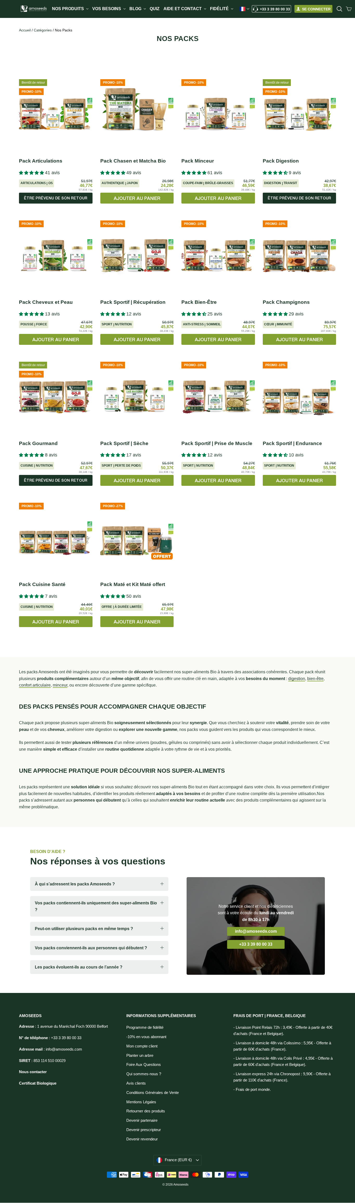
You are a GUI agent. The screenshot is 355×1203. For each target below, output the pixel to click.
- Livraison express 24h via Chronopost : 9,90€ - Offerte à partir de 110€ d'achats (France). (282, 1077)
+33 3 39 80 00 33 (275, 9)
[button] (32, 173)
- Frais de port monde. (252, 1089)
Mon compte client (141, 1046)
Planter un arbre (139, 1055)
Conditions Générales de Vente (152, 1093)
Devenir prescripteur (143, 1130)
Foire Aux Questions (143, 1065)
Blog (135, 8)
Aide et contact (183, 8)
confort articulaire (35, 685)
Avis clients (136, 1083)
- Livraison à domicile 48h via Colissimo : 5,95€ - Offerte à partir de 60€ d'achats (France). (282, 1046)
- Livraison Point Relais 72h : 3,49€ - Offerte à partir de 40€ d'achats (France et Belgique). (282, 1030)
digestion (296, 678)
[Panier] (348, 8)
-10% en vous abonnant (146, 1037)
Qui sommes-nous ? (143, 1074)
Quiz (155, 8)
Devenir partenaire (141, 1120)
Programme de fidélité (144, 1027)
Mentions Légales (141, 1102)
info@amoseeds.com (256, 931)
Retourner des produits (145, 1111)
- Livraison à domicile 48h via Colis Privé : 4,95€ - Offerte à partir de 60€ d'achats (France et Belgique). (283, 1061)
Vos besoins (107, 8)
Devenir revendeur (142, 1139)
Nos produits (68, 8)
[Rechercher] (339, 8)
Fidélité (220, 8)
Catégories (43, 30)
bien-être (315, 678)
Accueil (25, 30)
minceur (60, 685)
